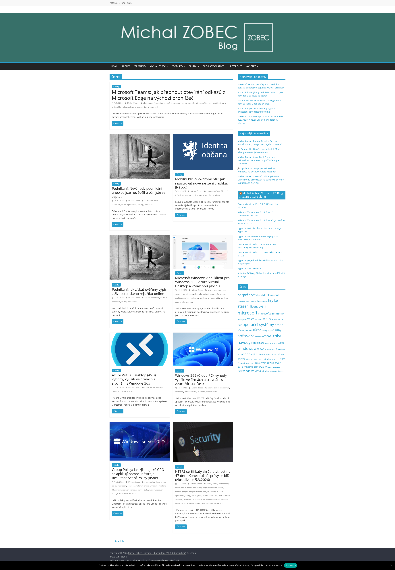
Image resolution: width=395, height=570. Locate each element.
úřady (217, 195)
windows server (186, 302)
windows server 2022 (196, 503)
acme (209, 483)
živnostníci (148, 204)
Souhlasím (291, 565)
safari (211, 495)
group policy (149, 482)
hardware (262, 300)
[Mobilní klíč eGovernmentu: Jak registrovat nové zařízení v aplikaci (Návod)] (203, 136)
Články (116, 86)
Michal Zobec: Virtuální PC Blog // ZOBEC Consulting (261, 194)
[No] (391, 565)
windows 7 (260, 349)
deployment (271, 295)
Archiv (126, 66)
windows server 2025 (126, 493)
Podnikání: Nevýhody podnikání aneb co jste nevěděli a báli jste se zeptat (138, 192)
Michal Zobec (158, 66)
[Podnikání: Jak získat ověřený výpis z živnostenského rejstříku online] (140, 237)
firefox (178, 491)
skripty (264, 330)
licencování (224, 387)
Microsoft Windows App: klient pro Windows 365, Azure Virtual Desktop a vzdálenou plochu (202, 281)
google (185, 491)
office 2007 (273, 319)
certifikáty (197, 487)
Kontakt (251, 66)
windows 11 (200, 499)
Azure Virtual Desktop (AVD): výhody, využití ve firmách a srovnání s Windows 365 (134, 379)
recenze (249, 330)
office (250, 319)
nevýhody (148, 200)
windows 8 (272, 349)
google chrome (195, 491)
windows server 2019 (139, 489)
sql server (259, 336)
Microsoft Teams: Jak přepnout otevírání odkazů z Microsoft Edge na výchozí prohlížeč (168, 95)
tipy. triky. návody (151, 107)
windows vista (252, 371)
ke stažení (204, 294)
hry (270, 300)
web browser (224, 495)
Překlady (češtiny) (213, 66)
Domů (114, 66)
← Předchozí (119, 541)
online (147, 297)
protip (146, 485)
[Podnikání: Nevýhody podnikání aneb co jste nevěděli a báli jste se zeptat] (140, 136)
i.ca (204, 491)
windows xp (268, 371)
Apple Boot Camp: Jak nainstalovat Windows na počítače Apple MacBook (258, 160)
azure (210, 290)
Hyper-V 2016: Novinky (249, 268)
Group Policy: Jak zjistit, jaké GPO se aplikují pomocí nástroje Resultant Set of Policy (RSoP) (138, 473)
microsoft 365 (202, 103)
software (132, 107)
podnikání (116, 204)
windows (203, 298)
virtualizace (257, 343)
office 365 (116, 107)
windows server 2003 (254, 359)
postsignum (196, 495)
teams (139, 107)
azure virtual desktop (184, 294)
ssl (216, 495)
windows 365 (213, 298)
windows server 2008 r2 (251, 363)
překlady (242, 330)
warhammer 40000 (275, 343)
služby (124, 107)
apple (215, 483)
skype (270, 330)
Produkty (177, 66)
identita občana (213, 191)
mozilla (220, 491)
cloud (145, 103)
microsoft (190, 103)
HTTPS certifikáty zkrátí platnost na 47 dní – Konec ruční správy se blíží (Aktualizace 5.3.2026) (202, 475)
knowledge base (178, 103)
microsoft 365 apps (217, 103)
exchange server (244, 301)
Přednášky (139, 66)
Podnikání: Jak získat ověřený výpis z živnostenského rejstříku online (139, 291)
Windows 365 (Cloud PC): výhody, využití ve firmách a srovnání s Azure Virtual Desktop (201, 379)
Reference (236, 66)
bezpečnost (224, 483)
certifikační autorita (183, 487)
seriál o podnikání (129, 204)
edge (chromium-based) (159, 103)
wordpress (278, 371)
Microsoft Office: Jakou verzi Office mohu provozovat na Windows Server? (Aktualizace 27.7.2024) (261, 179)
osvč (156, 200)
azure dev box (220, 290)
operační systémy (135, 485)
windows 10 (189, 499)
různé (257, 330)
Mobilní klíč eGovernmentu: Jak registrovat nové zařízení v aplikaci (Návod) (202, 183)
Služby (193, 66)
